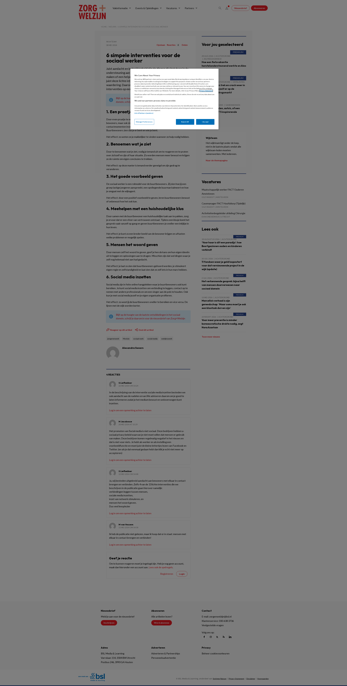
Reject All (185, 122)
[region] (174, 99)
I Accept (205, 122)
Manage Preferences (144, 122)
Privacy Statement (206, 91)
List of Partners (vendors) (143, 113)
